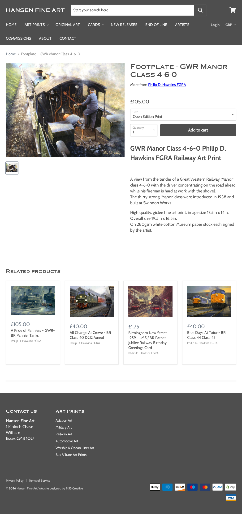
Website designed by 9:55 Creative (61, 488)
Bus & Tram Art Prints (71, 455)
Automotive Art (67, 441)
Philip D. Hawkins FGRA (167, 84)
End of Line (156, 24)
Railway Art (64, 434)
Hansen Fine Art (27, 488)
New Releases (124, 24)
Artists (182, 24)
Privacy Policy (15, 480)
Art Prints (35, 24)
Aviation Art (64, 420)
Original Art (68, 24)
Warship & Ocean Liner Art (75, 448)
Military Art (64, 427)
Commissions (18, 38)
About (45, 38)
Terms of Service (39, 480)
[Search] (200, 10)
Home (11, 24)
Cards (94, 24)
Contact (68, 38)
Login (215, 25)
